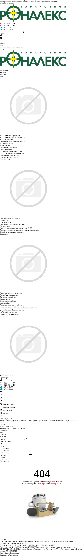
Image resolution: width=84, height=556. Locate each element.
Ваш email (4, 452)
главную (42, 484)
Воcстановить (5, 461)
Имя (1, 432)
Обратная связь (28, 1)
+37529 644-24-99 (8, 24)
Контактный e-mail (7, 426)
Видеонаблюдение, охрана (30, 541)
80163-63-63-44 (7, 30)
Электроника (69, 541)
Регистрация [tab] (4, 448)
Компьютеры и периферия (10, 541)
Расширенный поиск (8, 1)
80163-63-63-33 (7, 28)
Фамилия (3, 430)
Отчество (3, 434)
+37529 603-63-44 (8, 26)
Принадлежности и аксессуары (52, 541)
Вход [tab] (2, 446)
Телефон (3, 428)
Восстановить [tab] (5, 450)
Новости (19, 1)
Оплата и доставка (42, 1)
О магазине (53, 1)
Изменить (3, 436)
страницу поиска (55, 484)
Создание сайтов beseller (9, 555)
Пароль (3, 424)
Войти (2, 457)
